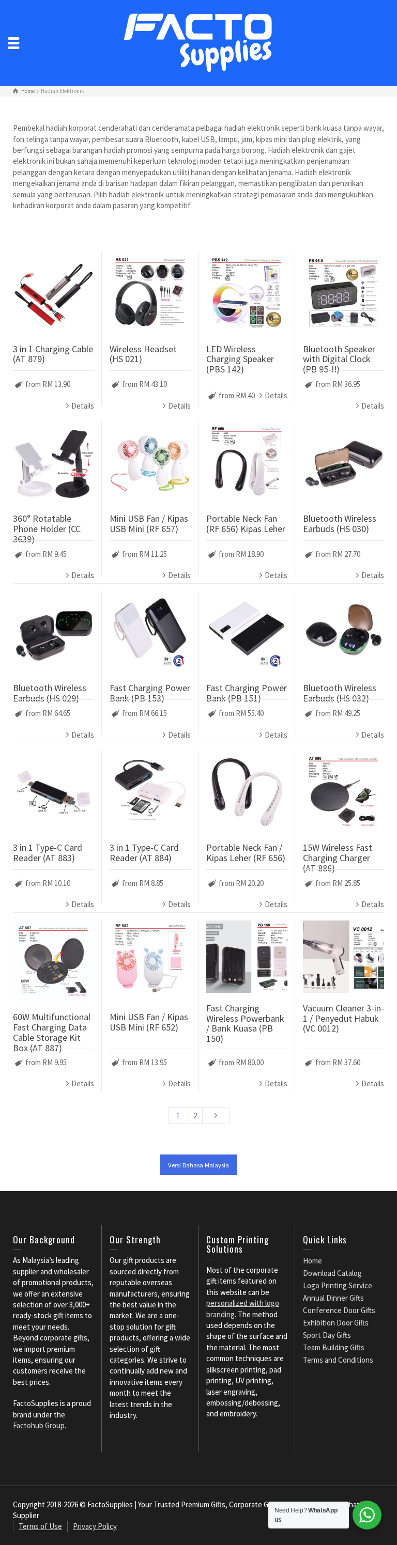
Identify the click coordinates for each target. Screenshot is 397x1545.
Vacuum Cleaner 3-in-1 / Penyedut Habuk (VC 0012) (343, 1018)
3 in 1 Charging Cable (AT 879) (53, 354)
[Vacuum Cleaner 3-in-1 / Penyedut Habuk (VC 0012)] (343, 956)
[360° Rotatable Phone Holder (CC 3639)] (53, 462)
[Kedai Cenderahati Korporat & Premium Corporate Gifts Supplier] (198, 42)
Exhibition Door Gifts (336, 1323)
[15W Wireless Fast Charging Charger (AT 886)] (343, 791)
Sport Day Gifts (327, 1335)
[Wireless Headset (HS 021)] (150, 293)
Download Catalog (332, 1273)
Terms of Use (40, 1526)
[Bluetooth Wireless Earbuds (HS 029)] (53, 632)
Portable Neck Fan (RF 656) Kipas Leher (245, 523)
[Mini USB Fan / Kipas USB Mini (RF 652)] (150, 961)
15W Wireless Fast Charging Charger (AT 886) (337, 857)
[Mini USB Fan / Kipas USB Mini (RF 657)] (150, 462)
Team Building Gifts (333, 1347)
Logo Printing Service (337, 1285)
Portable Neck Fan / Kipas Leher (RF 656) (245, 852)
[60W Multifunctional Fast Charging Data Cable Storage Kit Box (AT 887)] (53, 961)
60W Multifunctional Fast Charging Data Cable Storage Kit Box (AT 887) (51, 1032)
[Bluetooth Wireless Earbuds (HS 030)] (343, 462)
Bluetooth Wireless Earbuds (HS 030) (339, 523)
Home (312, 1261)
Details (82, 406)
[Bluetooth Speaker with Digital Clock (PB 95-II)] (343, 293)
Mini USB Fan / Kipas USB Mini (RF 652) (149, 1022)
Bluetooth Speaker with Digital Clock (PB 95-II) (339, 359)
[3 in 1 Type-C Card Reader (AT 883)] (53, 791)
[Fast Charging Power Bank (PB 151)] (246, 632)
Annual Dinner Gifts (333, 1298)
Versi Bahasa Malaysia (198, 1165)
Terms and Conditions (338, 1360)
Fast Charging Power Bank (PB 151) (246, 693)
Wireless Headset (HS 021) (143, 354)
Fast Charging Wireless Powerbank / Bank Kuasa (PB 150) (245, 1023)
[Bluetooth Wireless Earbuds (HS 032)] (343, 632)
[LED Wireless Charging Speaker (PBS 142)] (246, 293)
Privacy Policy (95, 1526)
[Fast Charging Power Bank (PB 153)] (150, 632)
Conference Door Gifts (339, 1310)
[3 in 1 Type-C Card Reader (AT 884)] (150, 791)
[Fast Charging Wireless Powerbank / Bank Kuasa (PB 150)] (246, 956)
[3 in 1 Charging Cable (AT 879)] (53, 293)
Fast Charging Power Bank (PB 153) (150, 693)
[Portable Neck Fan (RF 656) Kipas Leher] (246, 462)
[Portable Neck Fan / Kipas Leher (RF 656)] (246, 791)
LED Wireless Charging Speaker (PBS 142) (240, 359)
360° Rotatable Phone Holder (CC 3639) (47, 528)
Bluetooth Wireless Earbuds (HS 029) (49, 693)
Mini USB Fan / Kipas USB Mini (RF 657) (149, 523)
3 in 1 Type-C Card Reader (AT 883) (47, 852)
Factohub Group (39, 1425)
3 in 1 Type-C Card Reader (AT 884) (144, 852)
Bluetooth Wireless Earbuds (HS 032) (339, 693)
